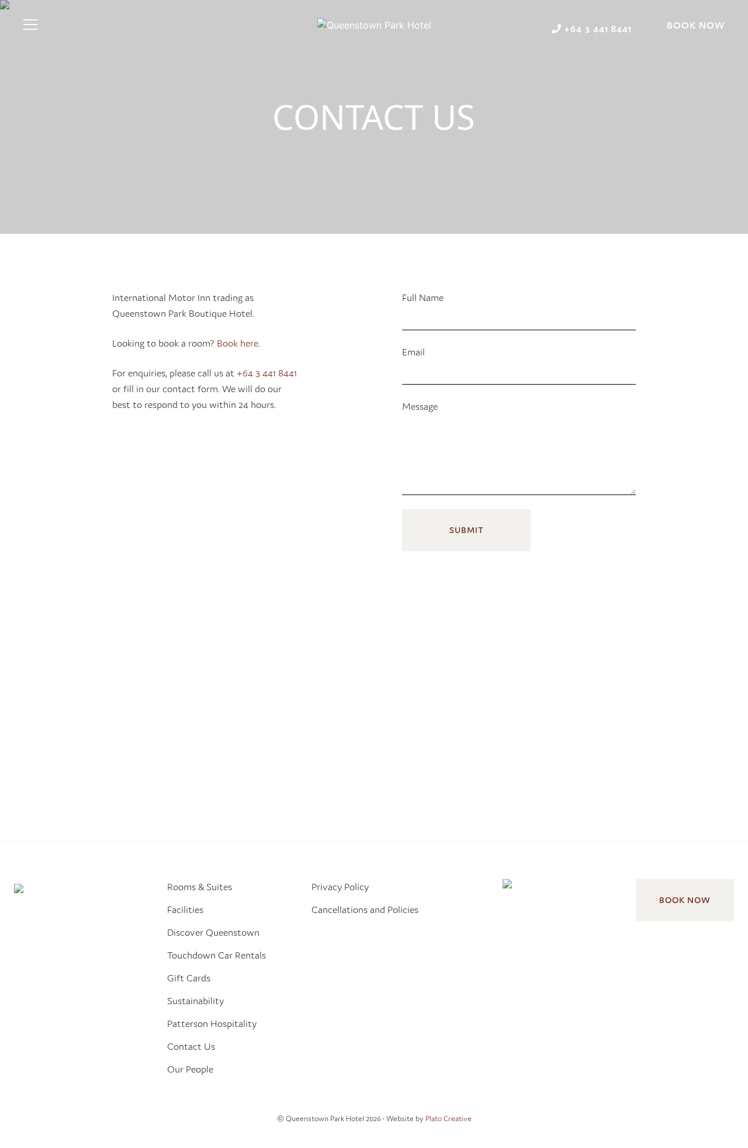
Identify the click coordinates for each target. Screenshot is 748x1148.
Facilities (185, 909)
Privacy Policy (340, 886)
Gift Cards (188, 977)
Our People (190, 1069)
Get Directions (481, 771)
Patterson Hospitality (212, 1023)
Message (420, 406)
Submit (466, 529)
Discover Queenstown (213, 932)
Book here (237, 343)
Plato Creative (448, 1118)
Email (413, 351)
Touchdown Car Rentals (216, 955)
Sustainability (195, 1000)
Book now (685, 899)
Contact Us (191, 1046)
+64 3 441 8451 (490, 726)
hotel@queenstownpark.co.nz (505, 742)
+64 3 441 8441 (267, 372)
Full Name (423, 297)
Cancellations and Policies (364, 909)
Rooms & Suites (199, 886)
